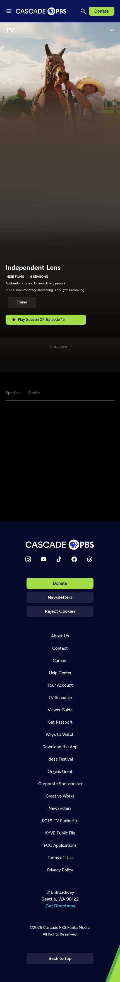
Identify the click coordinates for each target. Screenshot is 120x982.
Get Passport (60, 722)
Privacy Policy (60, 870)
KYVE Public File (60, 833)
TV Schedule (60, 697)
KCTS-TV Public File (60, 820)
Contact (60, 648)
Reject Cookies (60, 611)
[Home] (60, 544)
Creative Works (60, 796)
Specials (13, 393)
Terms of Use (60, 857)
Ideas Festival (60, 759)
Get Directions (60, 905)
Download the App (60, 746)
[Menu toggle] (9, 11)
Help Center (60, 672)
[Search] (83, 11)
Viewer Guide (60, 709)
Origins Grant (60, 771)
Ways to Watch (60, 734)
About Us (60, 636)
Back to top (60, 958)
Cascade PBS (54, 927)
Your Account (60, 685)
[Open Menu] (112, 30)
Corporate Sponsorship (60, 783)
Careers (60, 660)
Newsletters (60, 597)
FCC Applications (60, 845)
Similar (34, 393)
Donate (101, 11)
